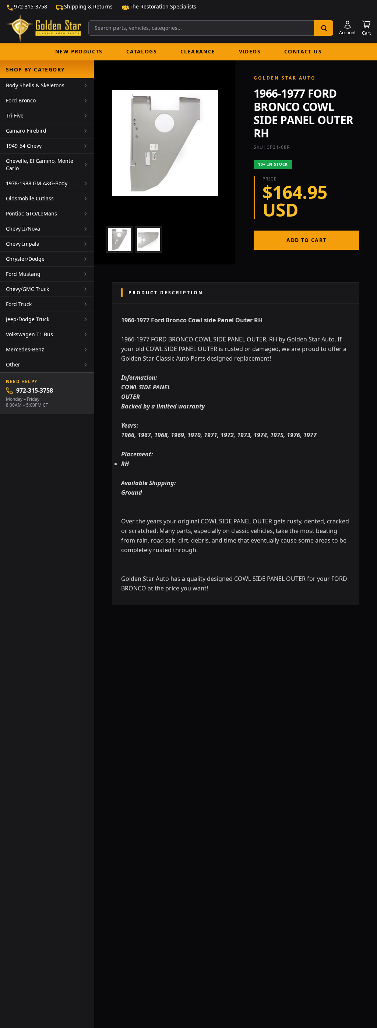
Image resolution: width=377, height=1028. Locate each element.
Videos (250, 51)
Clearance (197, 51)
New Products (79, 51)
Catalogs (141, 51)
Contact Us (303, 51)
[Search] (323, 28)
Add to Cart (306, 239)
